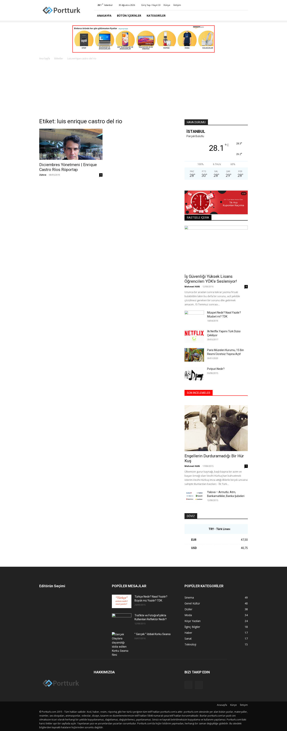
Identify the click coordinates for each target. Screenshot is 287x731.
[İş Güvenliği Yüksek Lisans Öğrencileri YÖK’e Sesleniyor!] (216, 249)
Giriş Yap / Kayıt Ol (150, 5)
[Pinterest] (245, 5)
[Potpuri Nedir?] (194, 373)
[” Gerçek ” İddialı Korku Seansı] (121, 644)
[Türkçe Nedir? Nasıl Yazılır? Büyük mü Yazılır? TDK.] (121, 601)
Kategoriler (156, 15)
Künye (167, 5)
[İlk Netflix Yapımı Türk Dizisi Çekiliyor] (194, 336)
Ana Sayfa (44, 58)
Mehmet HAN (192, 286)
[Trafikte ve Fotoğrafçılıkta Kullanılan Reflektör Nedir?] (121, 620)
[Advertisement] (143, 90)
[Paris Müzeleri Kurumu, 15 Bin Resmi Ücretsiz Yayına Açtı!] (194, 355)
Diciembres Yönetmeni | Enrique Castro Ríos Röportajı (68, 167)
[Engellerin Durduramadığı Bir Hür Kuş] (216, 428)
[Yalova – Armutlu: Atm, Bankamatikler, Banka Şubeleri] (194, 497)
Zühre (42, 174)
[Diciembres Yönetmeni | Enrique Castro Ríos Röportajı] (70, 144)
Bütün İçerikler (129, 15)
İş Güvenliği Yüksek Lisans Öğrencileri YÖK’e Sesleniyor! (210, 279)
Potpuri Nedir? (216, 368)
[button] (243, 16)
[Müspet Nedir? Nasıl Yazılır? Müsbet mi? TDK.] (194, 317)
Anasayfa (104, 15)
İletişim (177, 5)
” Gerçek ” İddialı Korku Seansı (153, 634)
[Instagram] (238, 5)
